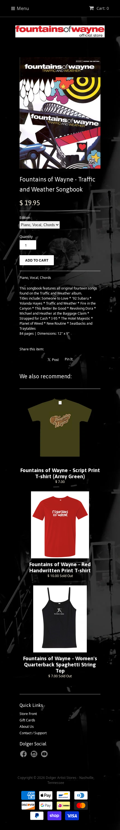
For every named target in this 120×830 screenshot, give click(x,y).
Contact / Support (33, 733)
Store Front (28, 713)
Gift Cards (27, 720)
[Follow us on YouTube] (45, 756)
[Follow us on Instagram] (35, 756)
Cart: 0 (102, 8)
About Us (27, 726)
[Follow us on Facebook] (24, 756)
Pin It (69, 359)
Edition (25, 217)
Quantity (26, 236)
